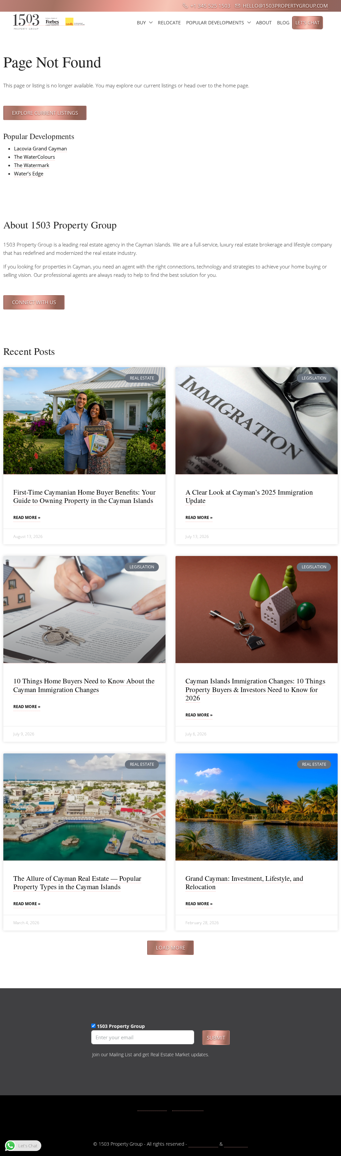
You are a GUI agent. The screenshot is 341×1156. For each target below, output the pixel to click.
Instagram (191, 1107)
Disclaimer (236, 1144)
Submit (216, 1037)
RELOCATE (169, 22)
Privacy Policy (203, 1144)
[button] (170, 948)
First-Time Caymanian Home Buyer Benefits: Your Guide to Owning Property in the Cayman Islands (84, 496)
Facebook (156, 1107)
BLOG (283, 22)
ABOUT (264, 22)
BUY (141, 22)
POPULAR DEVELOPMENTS (215, 22)
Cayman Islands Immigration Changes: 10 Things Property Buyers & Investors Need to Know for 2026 (255, 689)
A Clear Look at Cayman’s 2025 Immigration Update (249, 496)
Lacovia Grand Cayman (40, 148)
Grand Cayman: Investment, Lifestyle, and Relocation (244, 882)
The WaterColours (34, 156)
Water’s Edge (28, 173)
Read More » (26, 517)
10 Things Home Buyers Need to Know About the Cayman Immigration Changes (84, 685)
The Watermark (31, 165)
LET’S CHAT (307, 22)
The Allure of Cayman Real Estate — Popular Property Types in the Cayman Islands (77, 882)
